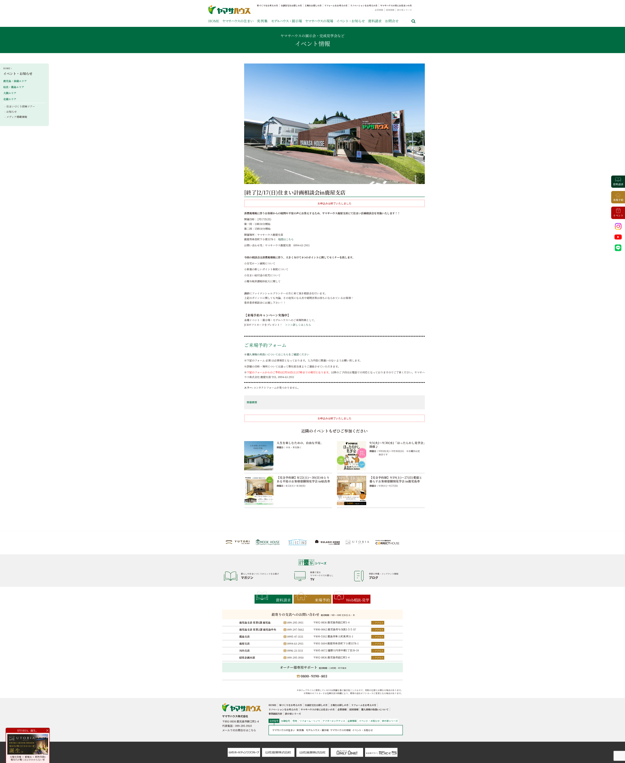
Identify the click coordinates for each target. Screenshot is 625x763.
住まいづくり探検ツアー (20, 106)
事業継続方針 (275, 713)
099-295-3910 (295, 657)
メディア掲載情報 (16, 117)
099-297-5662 (295, 629)
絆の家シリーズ (404, 9)
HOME (213, 20)
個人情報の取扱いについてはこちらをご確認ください (278, 354)
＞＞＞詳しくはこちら (298, 325)
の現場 (319, 20)
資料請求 (375, 20)
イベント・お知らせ (17, 73)
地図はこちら (286, 239)
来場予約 (322, 599)
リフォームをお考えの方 (335, 5)
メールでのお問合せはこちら (239, 730)
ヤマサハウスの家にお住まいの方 (396, 5)
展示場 (286, 20)
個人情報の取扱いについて (375, 709)
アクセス (379, 622)
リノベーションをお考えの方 (363, 5)
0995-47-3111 (295, 636)
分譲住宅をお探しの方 (291, 5)
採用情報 (390, 9)
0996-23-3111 (295, 650)
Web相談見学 (357, 599)
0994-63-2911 (295, 643)
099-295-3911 (295, 622)
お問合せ (392, 20)
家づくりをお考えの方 (267, 5)
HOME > (7, 68)
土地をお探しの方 (313, 5)
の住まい (238, 20)
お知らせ (350, 20)
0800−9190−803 (314, 676)
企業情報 (379, 9)
